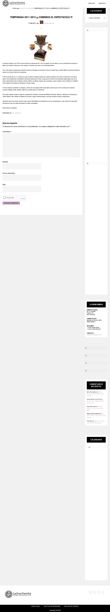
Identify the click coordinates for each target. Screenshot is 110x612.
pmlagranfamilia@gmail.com (94, 335)
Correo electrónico (9, 173)
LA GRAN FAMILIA (14, 3)
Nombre (5, 162)
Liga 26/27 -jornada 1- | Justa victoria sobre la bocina (95, 408)
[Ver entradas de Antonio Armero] (41, 22)
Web (4, 185)
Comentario (7, 132)
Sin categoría (16, 113)
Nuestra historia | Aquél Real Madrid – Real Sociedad (95, 393)
